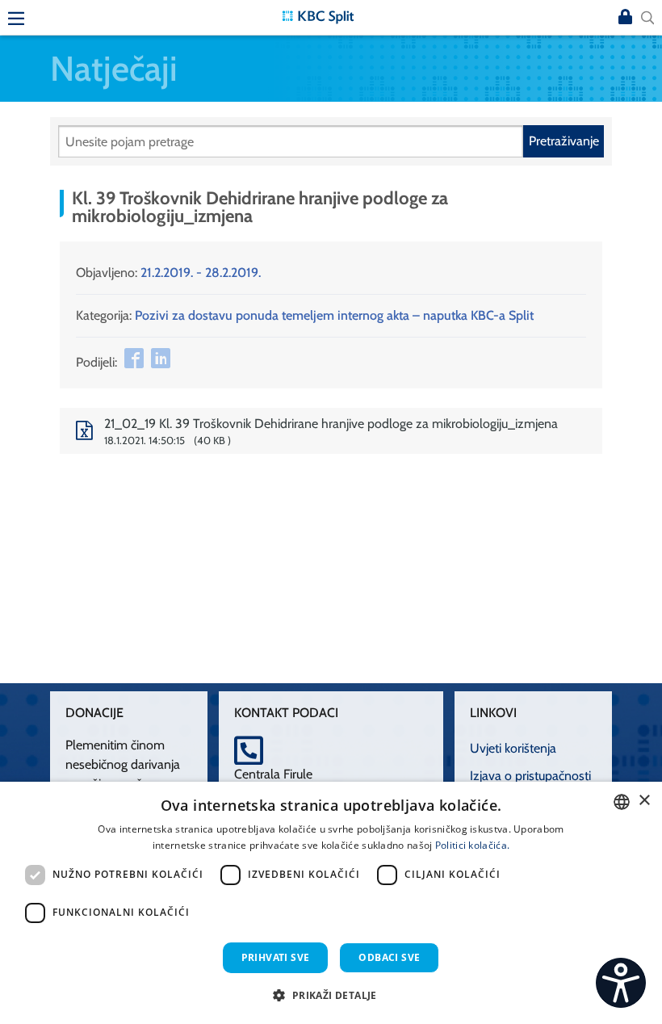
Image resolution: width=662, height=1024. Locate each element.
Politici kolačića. (472, 845)
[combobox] (622, 802)
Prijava (625, 17)
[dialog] (331, 903)
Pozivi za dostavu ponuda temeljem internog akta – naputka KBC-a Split (334, 315)
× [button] (644, 801)
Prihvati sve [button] (275, 957)
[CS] (621, 983)
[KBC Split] (318, 15)
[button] (330, 995)
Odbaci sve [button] (389, 957)
